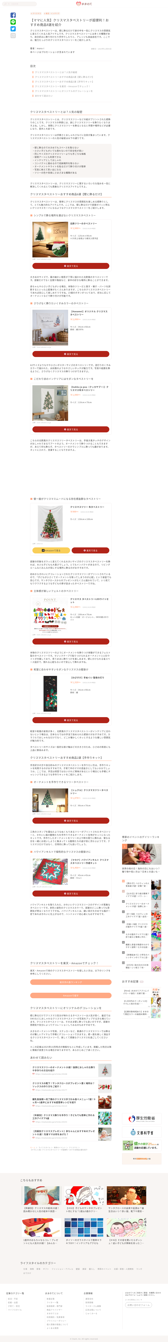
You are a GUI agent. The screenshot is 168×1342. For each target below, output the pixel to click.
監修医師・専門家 (54, 1306)
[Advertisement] (50, 476)
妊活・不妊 (13, 1298)
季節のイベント (104, 1269)
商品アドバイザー (54, 1309)
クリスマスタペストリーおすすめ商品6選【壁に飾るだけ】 (64, 76)
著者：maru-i (37, 48)
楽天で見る (72, 265)
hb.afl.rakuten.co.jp (44, 887)
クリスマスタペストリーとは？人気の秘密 (56, 72)
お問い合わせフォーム (138, 1305)
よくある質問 (53, 1328)
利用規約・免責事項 (55, 1317)
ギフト (46, 1269)
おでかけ (27, 1273)
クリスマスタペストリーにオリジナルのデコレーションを (64, 91)
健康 (78, 1269)
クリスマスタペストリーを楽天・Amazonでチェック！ (63, 86)
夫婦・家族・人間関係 (124, 1269)
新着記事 (51, 1298)
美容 (84, 1269)
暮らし (92, 1269)
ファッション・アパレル (62, 1269)
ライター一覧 (52, 1302)
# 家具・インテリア (51, 13)
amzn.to (40, 544)
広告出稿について (93, 1309)
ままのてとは (53, 1313)
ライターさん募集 (93, 1306)
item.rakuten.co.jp (44, 259)
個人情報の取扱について (57, 1324)
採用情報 (89, 1302)
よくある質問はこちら (132, 1300)
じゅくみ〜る (91, 1313)
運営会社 (89, 1298)
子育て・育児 (14, 1306)
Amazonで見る (53, 550)
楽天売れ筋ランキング (71, 982)
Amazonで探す (71, 995)
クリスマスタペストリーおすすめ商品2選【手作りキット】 (64, 81)
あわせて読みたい (44, 95)
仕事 (25, 1269)
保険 (32, 1269)
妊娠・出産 (13, 1302)
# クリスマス (36, 13)
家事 (38, 1269)
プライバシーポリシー (56, 1320)
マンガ (139, 1269)
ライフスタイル (15, 1309)
